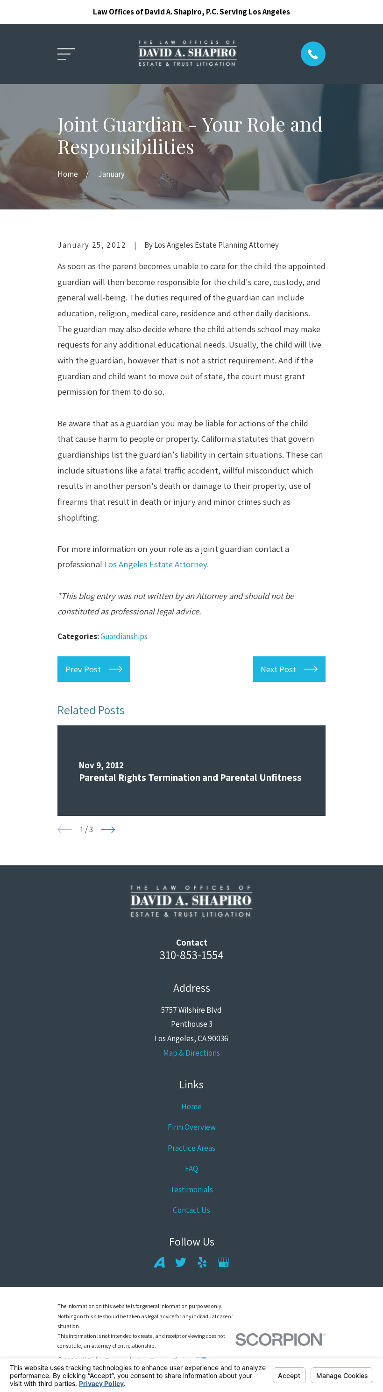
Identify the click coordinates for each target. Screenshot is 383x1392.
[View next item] (108, 829)
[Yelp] (202, 1262)
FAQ (191, 1168)
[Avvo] (159, 1262)
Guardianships (124, 636)
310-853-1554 (191, 954)
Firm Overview (192, 1127)
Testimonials (191, 1189)
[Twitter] (180, 1262)
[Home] (188, 54)
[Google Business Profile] (223, 1262)
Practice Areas (191, 1148)
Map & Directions (191, 1053)
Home (191, 1106)
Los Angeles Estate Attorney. (156, 564)
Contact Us (191, 1210)
